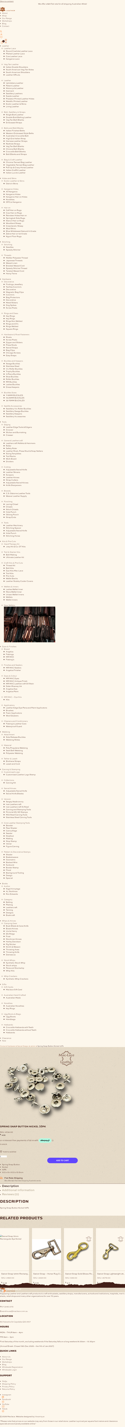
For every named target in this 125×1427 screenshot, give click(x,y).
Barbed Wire (11, 862)
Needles (9, 247)
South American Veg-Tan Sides (20, 69)
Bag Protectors (13, 297)
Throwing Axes (12, 949)
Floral (8, 870)
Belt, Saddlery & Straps (14, 112)
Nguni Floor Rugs (13, 236)
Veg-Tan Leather (11, 64)
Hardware (6, 279)
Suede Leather (12, 96)
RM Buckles (11, 381)
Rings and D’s (12, 323)
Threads (7, 255)
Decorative (9, 281)
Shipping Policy (9, 1383)
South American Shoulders (18, 72)
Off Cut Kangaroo (13, 202)
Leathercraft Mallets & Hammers (20, 443)
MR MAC (10, 656)
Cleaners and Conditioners (16, 721)
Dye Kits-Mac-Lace (14, 570)
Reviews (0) (10, 1194)
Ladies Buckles (13, 384)
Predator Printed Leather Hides (20, 98)
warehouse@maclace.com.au (14, 1311)
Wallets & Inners (11, 586)
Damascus (11, 954)
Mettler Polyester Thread (17, 257)
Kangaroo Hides (11, 189)
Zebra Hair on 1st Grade (16, 233)
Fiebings (10, 654)
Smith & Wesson (13, 946)
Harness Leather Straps (16, 141)
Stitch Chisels (12, 509)
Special (9, 878)
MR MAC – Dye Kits (13, 697)
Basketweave (12, 857)
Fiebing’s (10, 659)
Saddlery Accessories (16, 416)
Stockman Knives (13, 939)
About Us (6, 1356)
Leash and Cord (13, 763)
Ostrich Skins (12, 183)
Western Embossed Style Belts (20, 133)
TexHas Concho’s (13, 286)
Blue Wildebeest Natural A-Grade (21, 231)
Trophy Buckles (13, 371)
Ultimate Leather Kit (15, 557)
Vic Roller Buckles (14, 368)
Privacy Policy (8, 1386)
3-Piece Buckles (13, 374)
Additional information (18, 1190)
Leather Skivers (13, 472)
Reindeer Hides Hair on (16, 215)
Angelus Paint (12, 691)
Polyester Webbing (14, 753)
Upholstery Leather (14, 83)
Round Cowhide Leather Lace (19, 51)
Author (7, 886)
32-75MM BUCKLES (15, 400)
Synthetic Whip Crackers (17, 978)
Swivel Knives (10, 788)
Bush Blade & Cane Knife (17, 925)
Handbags (10, 1019)
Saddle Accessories (13, 406)
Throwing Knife (12, 952)
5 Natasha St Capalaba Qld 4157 (16, 1321)
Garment (10, 90)
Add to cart (62, 1160)
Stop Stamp (11, 841)
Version (7, 799)
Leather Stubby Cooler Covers (19, 581)
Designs (9, 912)
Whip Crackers (10, 976)
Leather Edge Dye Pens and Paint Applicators (26, 707)
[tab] (63, 1186)
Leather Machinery (14, 525)
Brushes (9, 710)
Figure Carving (12, 846)
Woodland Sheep (13, 223)
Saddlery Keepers (14, 413)
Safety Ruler (11, 448)
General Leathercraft (13, 440)
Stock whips (11, 965)
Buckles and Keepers (13, 360)
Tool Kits (9, 573)
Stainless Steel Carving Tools (19, 817)
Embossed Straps (14, 122)
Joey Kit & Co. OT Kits (16, 546)
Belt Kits (10, 568)
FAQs (4, 1381)
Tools (4, 421)
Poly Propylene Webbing (17, 747)
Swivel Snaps (12, 347)
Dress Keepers (12, 387)
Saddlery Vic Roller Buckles (18, 408)
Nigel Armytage (13, 888)
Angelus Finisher (13, 670)
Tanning (9, 910)
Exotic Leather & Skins (16, 104)
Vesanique (39, 1416)
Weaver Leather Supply (16, 496)
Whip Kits (10, 970)
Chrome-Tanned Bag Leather (19, 162)
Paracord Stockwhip (15, 968)
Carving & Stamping (11, 769)
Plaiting (9, 904)
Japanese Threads (14, 260)
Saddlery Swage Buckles (17, 411)
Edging (7, 424)
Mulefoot (10, 836)
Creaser (9, 435)
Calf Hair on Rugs (13, 210)
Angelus (9, 651)
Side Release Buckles (16, 737)
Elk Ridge (10, 933)
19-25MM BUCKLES (15, 397)
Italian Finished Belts (15, 130)
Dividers (9, 461)
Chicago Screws (13, 352)
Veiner (9, 843)
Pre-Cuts (10, 575)
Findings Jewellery (14, 284)
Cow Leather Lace (14, 56)
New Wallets (9, 605)
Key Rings (10, 316)
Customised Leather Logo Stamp (21, 774)
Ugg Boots (11, 1016)
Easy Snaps (11, 355)
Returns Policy (8, 1389)
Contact (5, 26)
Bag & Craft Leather (13, 159)
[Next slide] (4, 1290)
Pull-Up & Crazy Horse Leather (19, 167)
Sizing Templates (13, 453)
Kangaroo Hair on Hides (16, 196)
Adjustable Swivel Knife (16, 469)
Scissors (10, 474)
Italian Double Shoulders (17, 67)
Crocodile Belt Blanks (16, 151)
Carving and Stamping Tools (18, 809)
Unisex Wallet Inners (15, 594)
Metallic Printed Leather (17, 101)
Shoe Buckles (12, 376)
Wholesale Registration (12, 1367)
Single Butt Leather (14, 114)
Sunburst (10, 864)
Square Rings (12, 329)
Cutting (7, 467)
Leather (5, 45)
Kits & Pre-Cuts (9, 541)
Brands (7, 490)
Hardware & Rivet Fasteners (16, 334)
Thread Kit (10, 565)
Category (8, 899)
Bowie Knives (12, 928)
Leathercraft (11, 907)
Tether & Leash (10, 758)
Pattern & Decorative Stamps (17, 851)
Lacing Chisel (12, 504)
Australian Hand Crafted (15, 995)
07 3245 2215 (7, 1306)
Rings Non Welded (14, 321)
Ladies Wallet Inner (14, 589)
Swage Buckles (13, 363)
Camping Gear (10, 923)
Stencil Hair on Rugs (15, 220)
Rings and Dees (11, 313)
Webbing (6, 731)
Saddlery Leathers (14, 93)
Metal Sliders (12, 302)
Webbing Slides (13, 739)
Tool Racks (11, 456)
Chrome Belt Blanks (15, 149)
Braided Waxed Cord (15, 265)
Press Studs (11, 345)
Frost (8, 936)
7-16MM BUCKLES (14, 395)
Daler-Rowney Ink (14, 686)
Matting (9, 838)
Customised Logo (12, 772)
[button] (62, 1151)
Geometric (11, 859)
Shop (4, 15)
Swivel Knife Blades (15, 793)
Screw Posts (11, 307)
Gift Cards (8, 987)
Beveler (9, 825)
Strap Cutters (12, 480)
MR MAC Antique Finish (16, 681)
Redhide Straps (13, 143)
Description (10, 1186)
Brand (7, 649)
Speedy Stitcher (13, 249)
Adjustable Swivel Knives (17, 482)
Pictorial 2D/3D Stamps (17, 812)
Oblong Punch (12, 514)
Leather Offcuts (13, 74)
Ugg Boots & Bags (12, 1014)
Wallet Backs (12, 578)
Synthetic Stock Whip (15, 962)
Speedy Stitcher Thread (16, 268)
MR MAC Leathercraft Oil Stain (20, 683)
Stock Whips (9, 960)
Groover (9, 429)
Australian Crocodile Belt (17, 135)
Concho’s (10, 294)
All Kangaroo (11, 191)
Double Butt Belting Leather (18, 117)
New (4, 1040)
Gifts (4, 984)
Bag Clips (10, 350)
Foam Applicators (14, 713)
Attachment (9, 734)
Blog (4, 23)
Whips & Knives (9, 920)
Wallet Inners (11, 599)
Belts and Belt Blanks (13, 128)
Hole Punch (11, 512)
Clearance (6, 1038)
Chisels (9, 506)
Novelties (10, 199)
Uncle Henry (11, 931)
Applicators (9, 705)
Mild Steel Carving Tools (16, 814)
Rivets (9, 337)
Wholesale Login (9, 1369)
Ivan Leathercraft (13, 804)
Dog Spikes (11, 305)
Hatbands (8, 1024)
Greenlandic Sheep (14, 225)
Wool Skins (11, 228)
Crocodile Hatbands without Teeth (21, 1030)
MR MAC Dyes (12, 678)
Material (7, 745)
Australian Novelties (15, 1005)
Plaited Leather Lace (15, 53)
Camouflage (11, 830)
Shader (9, 854)
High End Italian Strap (16, 138)
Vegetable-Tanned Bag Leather (20, 164)
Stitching (6, 241)
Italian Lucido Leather (16, 172)
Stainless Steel (12, 366)
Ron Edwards (12, 894)
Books (5, 883)
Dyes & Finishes (9, 646)
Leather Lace (10, 48)
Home (2, 1046)
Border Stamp (12, 867)
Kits (7, 699)
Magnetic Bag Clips (15, 292)
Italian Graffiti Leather (16, 170)
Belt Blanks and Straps (16, 154)
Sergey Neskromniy (14, 801)
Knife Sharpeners (13, 485)
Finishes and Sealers (13, 665)
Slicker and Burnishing (16, 432)
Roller (8, 445)
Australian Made (13, 997)
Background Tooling (15, 872)
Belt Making (11, 554)
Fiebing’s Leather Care (16, 723)
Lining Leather (12, 106)
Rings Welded (12, 326)
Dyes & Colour (10, 675)
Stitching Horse (13, 535)
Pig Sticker (11, 944)
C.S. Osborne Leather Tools (18, 493)
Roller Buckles (12, 379)
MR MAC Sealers (13, 667)
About (5, 13)
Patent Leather (12, 85)
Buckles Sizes (10, 392)
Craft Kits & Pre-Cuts (13, 562)
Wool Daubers (12, 715)
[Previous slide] (1, 1290)
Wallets (9, 597)
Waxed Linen (11, 263)
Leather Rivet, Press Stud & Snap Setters (24, 451)
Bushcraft (10, 915)
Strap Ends (11, 517)
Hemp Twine (11, 273)
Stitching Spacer (13, 528)
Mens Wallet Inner (14, 591)
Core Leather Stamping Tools (17, 822)
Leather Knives (12, 477)
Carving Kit (11, 782)
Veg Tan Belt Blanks (15, 119)
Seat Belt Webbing (14, 750)
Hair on (7, 207)
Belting (9, 902)
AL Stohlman (12, 891)
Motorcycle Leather (14, 88)
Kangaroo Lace (13, 58)
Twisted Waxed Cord (15, 271)
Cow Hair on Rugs (14, 212)
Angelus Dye (11, 688)
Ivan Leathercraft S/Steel (17, 806)
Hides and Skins (9, 178)
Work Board (11, 458)
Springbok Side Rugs (15, 218)
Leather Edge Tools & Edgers (19, 427)
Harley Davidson (13, 941)
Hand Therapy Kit (11, 544)
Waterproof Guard (14, 726)
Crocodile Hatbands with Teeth (19, 1027)
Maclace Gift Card (14, 989)
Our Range (7, 18)
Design (9, 875)
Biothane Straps (13, 761)
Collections (9, 780)
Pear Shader (11, 828)
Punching (8, 501)
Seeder (9, 833)
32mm (32, 1046)
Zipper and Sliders (14, 342)
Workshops (7, 20)
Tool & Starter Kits (12, 552)
